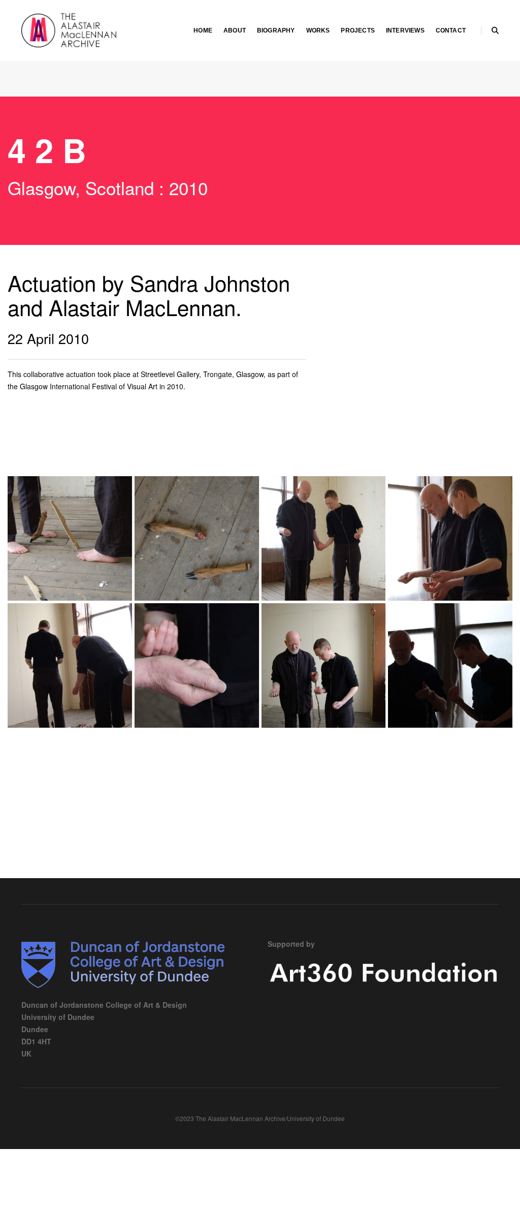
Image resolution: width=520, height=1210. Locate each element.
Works (318, 30)
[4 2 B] (70, 538)
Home (202, 30)
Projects (357, 30)
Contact (451, 30)
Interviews (405, 30)
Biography (276, 30)
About (234, 30)
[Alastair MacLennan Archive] (97, 29)
